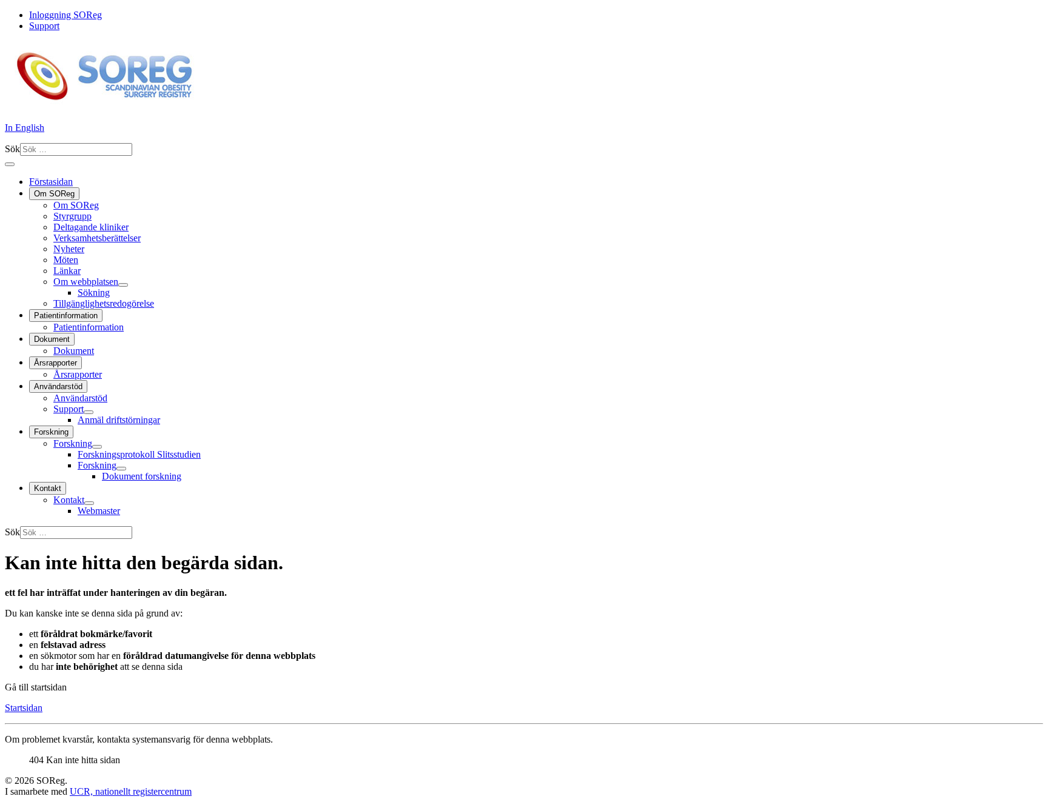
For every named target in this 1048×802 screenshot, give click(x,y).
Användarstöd (58, 386)
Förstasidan (51, 181)
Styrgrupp (72, 216)
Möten (65, 260)
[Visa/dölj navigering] (10, 164)
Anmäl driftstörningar (119, 420)
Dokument (52, 339)
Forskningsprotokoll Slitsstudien (139, 454)
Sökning (94, 292)
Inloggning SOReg (65, 15)
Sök (12, 149)
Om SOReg (54, 193)
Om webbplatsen (85, 281)
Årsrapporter (55, 362)
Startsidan (23, 708)
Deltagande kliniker (91, 227)
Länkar (67, 271)
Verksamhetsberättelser (97, 238)
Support (44, 26)
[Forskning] (97, 447)
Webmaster (99, 511)
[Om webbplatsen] (123, 285)
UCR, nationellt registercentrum (131, 791)
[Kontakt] (89, 503)
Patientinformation (66, 315)
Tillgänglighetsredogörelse (103, 303)
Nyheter (68, 249)
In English (24, 127)
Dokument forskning (141, 476)
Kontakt (47, 488)
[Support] (88, 412)
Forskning (51, 431)
